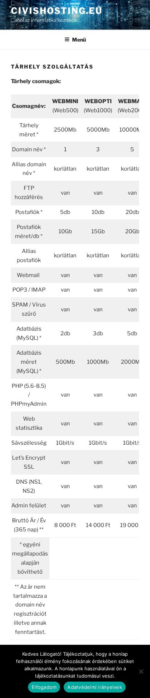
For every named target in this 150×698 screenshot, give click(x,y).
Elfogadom (44, 687)
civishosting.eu (56, 10)
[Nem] (141, 671)
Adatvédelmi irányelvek (94, 687)
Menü (79, 39)
